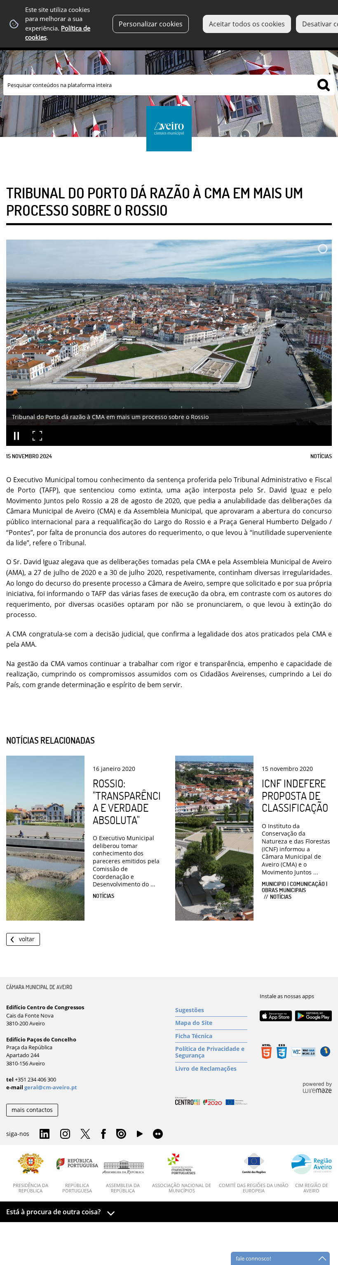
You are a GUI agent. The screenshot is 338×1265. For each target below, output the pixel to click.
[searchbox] (169, 85)
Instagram (65, 1134)
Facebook (103, 1134)
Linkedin (44, 1134)
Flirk (158, 1134)
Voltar (27, 939)
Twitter (85, 1134)
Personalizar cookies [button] (151, 23)
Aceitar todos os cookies (247, 23)
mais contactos (32, 1110)
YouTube (140, 1136)
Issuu (121, 1134)
